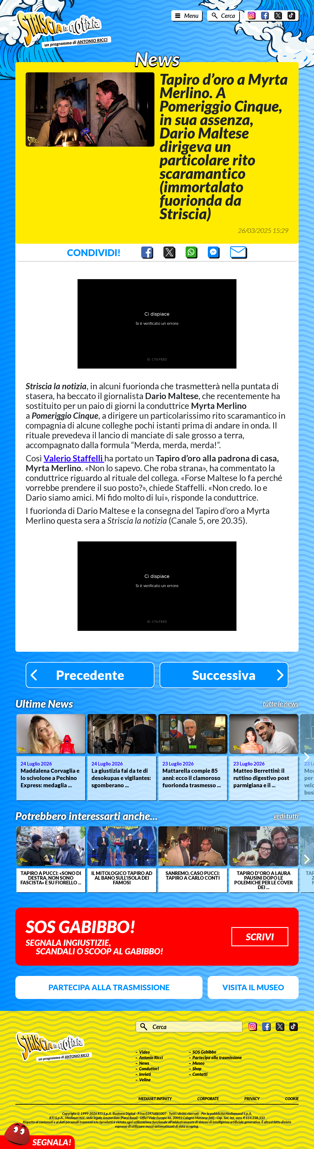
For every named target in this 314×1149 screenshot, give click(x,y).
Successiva (224, 675)
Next (307, 757)
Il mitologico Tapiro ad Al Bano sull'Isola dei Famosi (121, 878)
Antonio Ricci (151, 1057)
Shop (196, 1068)
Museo (198, 1063)
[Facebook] (265, 15)
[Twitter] (278, 15)
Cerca (228, 15)
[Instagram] (251, 15)
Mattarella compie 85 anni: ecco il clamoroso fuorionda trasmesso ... (191, 778)
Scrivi (260, 936)
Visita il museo (253, 987)
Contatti (199, 1074)
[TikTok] (291, 15)
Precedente (90, 675)
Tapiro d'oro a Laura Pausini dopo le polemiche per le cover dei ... (263, 880)
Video (144, 1051)
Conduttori (149, 1068)
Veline (145, 1079)
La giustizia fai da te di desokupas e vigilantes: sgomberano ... (121, 778)
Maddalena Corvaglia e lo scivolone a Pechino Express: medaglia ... (50, 778)
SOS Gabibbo (204, 1051)
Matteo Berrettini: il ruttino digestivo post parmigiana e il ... (261, 778)
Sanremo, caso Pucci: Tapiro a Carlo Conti (193, 875)
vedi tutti (286, 815)
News (144, 1063)
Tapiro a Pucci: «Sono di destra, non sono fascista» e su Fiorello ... (51, 878)
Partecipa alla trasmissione (109, 987)
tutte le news (281, 703)
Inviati (145, 1074)
